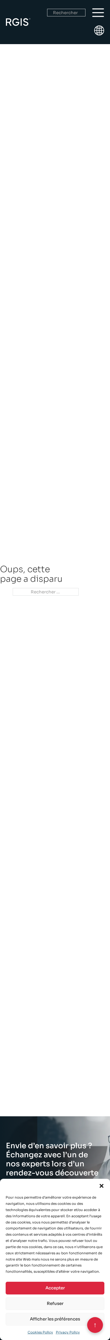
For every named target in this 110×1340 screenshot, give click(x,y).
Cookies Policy (40, 1332)
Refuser (55, 1303)
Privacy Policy (68, 1332)
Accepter (55, 1288)
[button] (101, 1186)
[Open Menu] (98, 13)
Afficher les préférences (55, 1319)
